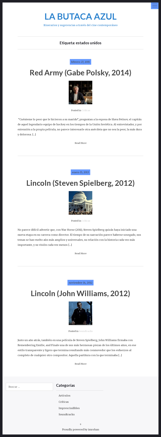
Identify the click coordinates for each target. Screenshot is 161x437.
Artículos (64, 395)
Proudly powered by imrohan (80, 429)
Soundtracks (86, 331)
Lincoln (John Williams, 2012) (80, 293)
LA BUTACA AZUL (80, 16)
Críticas (86, 110)
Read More (80, 143)
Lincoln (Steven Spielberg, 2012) (80, 182)
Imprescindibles (69, 408)
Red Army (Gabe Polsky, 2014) (80, 72)
